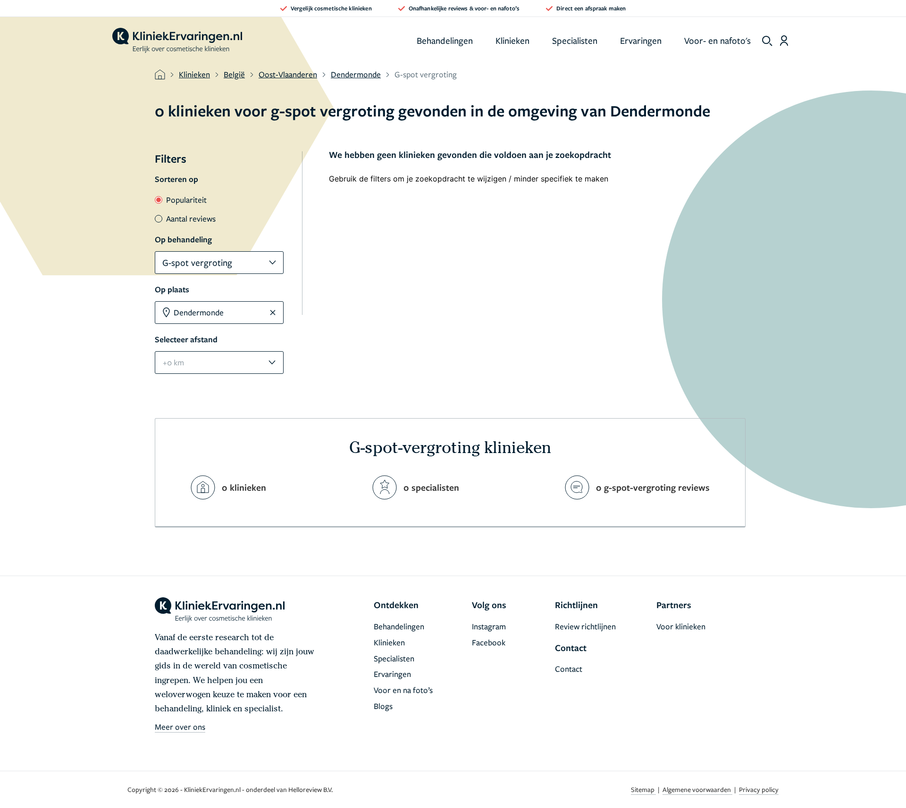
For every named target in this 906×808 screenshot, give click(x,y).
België (234, 74)
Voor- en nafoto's (717, 40)
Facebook (488, 642)
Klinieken (512, 40)
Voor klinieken (680, 626)
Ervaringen (641, 40)
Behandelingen (445, 40)
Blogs (383, 706)
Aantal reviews (191, 218)
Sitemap (643, 789)
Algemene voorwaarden (697, 789)
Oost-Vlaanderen (288, 74)
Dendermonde (356, 74)
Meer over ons (180, 726)
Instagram (489, 626)
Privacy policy (759, 789)
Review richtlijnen (585, 626)
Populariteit (186, 199)
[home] (177, 40)
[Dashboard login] (784, 40)
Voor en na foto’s (403, 689)
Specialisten (574, 40)
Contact (568, 668)
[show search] (767, 41)
